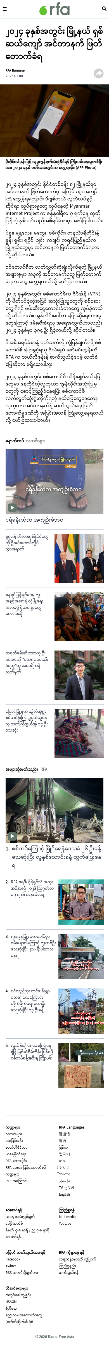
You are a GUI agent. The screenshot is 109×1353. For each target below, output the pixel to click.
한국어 (64, 1154)
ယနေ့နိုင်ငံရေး (16, 1154)
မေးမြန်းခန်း (14, 1141)
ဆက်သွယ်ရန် (69, 1273)
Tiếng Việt (66, 1188)
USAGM (11, 1302)
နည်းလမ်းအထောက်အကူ (24, 1315)
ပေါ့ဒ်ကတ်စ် (14, 1224)
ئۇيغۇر (65, 1181)
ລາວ (62, 1161)
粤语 (62, 1141)
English (64, 1195)
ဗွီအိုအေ (11, 1309)
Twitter (11, 1266)
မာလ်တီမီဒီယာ (16, 1148)
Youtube (65, 1224)
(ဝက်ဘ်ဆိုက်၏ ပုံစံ (19, 1322)
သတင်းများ (14, 1134)
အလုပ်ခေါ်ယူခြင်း (18, 1295)
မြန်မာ (63, 1148)
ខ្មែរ (64, 1168)
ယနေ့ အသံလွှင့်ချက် (20, 1217)
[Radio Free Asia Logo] (54, 9)
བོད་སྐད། (65, 1175)
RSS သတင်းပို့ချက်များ (22, 1273)
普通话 (64, 1134)
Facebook (13, 1260)
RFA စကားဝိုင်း (16, 1161)
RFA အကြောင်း (17, 1181)
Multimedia (67, 1217)
